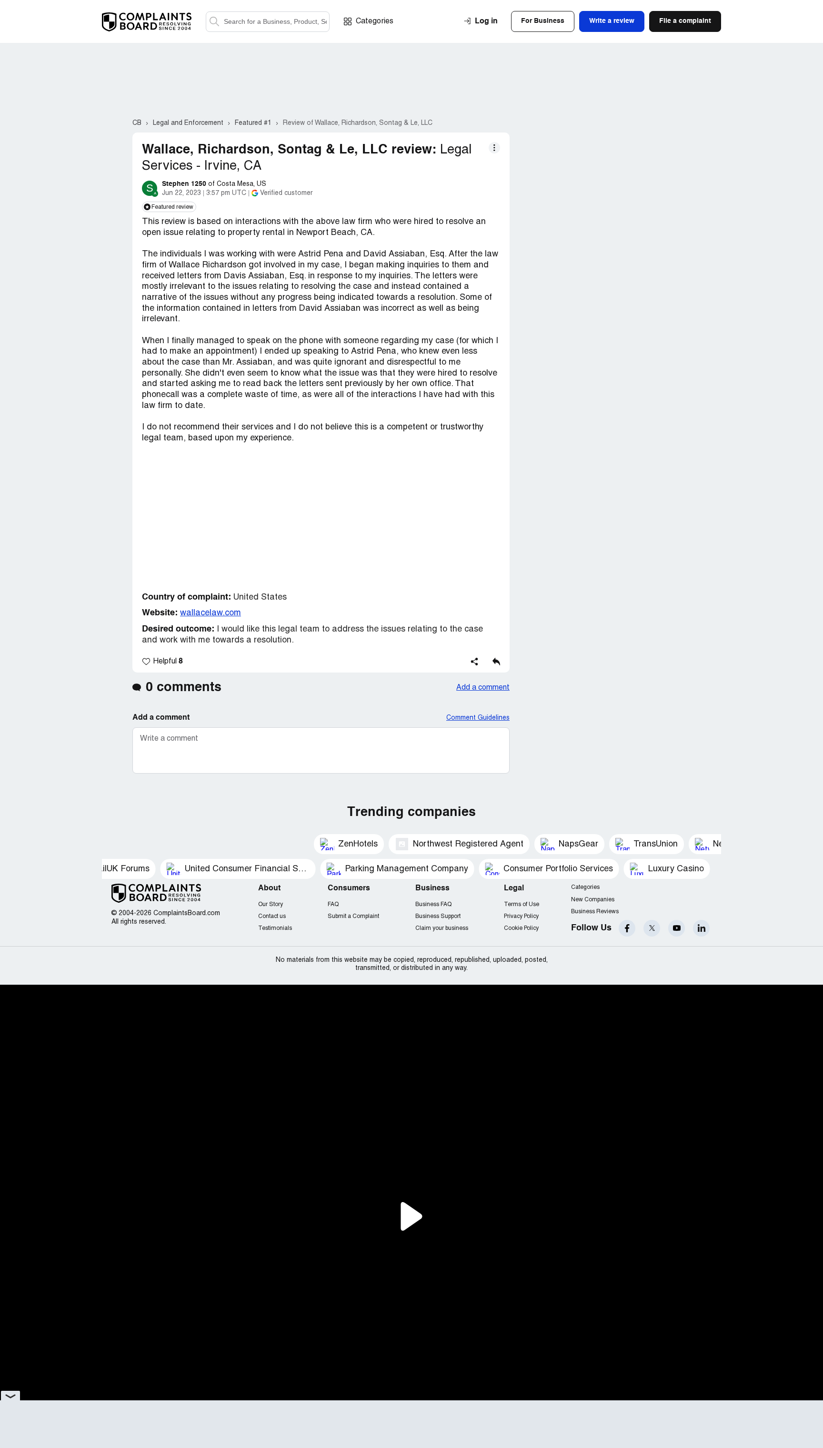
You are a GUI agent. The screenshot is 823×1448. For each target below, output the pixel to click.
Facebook (627, 928)
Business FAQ (433, 904)
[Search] (268, 21)
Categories (374, 21)
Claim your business (441, 928)
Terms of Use (521, 904)
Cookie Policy (521, 928)
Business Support (438, 916)
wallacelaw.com (210, 613)
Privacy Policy (521, 916)
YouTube (676, 928)
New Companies (592, 899)
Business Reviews (595, 911)
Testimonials (275, 928)
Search (214, 21)
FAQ (333, 904)
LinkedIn (701, 928)
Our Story (270, 904)
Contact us (272, 916)
